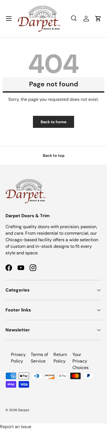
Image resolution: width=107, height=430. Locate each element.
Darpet (23, 410)
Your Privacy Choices (80, 361)
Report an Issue (15, 426)
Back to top (53, 155)
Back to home (53, 121)
